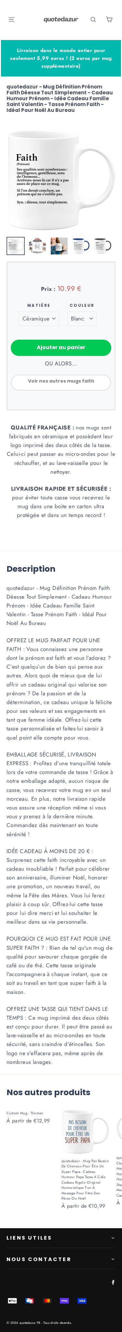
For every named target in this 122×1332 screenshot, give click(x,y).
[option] (61, 178)
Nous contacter (39, 1259)
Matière (39, 305)
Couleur (82, 305)
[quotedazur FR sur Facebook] (111, 1281)
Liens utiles (29, 1238)
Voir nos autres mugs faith (61, 381)
